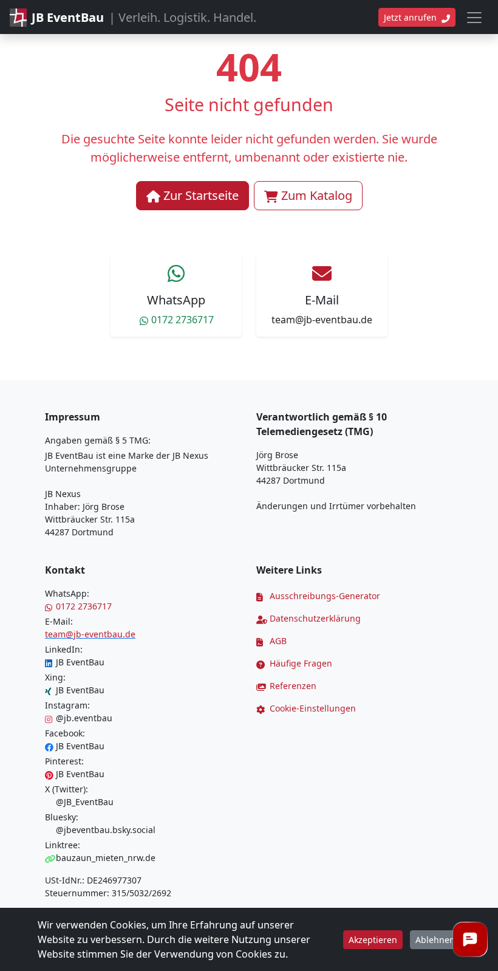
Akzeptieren (373, 939)
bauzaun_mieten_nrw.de (105, 857)
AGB (277, 641)
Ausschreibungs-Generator (323, 596)
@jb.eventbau (84, 718)
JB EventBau (80, 662)
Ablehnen (435, 939)
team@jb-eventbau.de (321, 319)
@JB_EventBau (85, 802)
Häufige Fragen (299, 663)
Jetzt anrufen (411, 17)
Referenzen (291, 685)
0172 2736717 (182, 319)
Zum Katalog (316, 195)
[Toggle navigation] (474, 17)
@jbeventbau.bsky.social (105, 829)
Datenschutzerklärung (314, 618)
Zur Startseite (201, 195)
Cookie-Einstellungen (311, 708)
